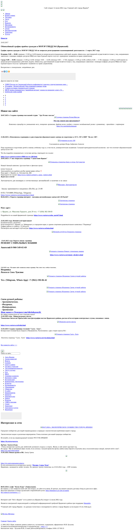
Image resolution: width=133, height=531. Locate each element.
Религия (8, 400)
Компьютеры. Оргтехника (14, 381)
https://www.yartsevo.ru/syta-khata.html (40, 338)
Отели (7, 28)
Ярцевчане (9, 410)
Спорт (7, 404)
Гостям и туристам (11, 366)
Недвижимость (10, 27)
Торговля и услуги (11, 408)
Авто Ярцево (9, 357)
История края (10, 380)
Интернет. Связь (11, 378)
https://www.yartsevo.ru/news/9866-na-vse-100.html (19, 156)
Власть (7, 361)
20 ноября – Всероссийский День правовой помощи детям (25, 86)
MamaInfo (87, 503)
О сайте (7, 391)
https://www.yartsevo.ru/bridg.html (13, 325)
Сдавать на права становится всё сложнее (20, 88)
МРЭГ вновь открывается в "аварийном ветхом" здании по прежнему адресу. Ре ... (34, 90)
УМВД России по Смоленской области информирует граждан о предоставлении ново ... (36, 84)
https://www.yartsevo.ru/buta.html (41, 228)
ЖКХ (7, 374)
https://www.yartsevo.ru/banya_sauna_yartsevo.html (35, 175)
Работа (7, 398)
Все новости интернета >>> (11, 492)
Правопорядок (10, 393)
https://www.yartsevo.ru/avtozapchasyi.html (17, 195)
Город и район (10, 365)
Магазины (8, 25)
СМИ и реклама (10, 402)
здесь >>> (44, 526)
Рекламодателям (11, 30)
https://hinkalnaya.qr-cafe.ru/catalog (57, 490)
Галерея (7, 363)
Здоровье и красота (12, 376)
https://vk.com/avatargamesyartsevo (12, 463)
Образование (9, 387)
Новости (4, 38)
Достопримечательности (13, 368)
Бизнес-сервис (10, 15)
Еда (6, 21)
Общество (8, 389)
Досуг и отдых (10, 370)
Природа (8, 395)
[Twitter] (7, 71)
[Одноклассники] (9, 71)
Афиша (7, 13)
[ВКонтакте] (4, 71)
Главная (3, 521)
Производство (10, 396)
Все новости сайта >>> (9, 345)
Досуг (7, 19)
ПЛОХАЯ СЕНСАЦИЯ (13, 92)
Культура (8, 383)
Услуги (7, 34)
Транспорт (8, 32)
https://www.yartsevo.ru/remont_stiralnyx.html (66, 255)
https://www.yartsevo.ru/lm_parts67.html (48, 215)
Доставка (8, 17)
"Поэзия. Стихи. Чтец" (40, 465)
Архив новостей (11, 359)
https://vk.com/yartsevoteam (10, 450)
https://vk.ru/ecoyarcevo (9, 441)
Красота (8, 23)
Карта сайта (12, 521)
